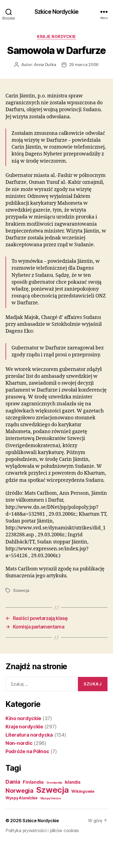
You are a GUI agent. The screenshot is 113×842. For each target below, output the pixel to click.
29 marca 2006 (84, 64)
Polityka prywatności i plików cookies (42, 830)
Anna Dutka (45, 64)
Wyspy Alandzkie (21, 798)
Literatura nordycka (29, 735)
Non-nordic (18, 743)
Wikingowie (82, 791)
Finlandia (33, 782)
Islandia (72, 782)
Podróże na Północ (27, 751)
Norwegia (19, 790)
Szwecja (21, 590)
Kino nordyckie (23, 718)
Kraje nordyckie (56, 36)
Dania (12, 781)
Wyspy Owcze (50, 798)
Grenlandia (54, 782)
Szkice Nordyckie (56, 12)
